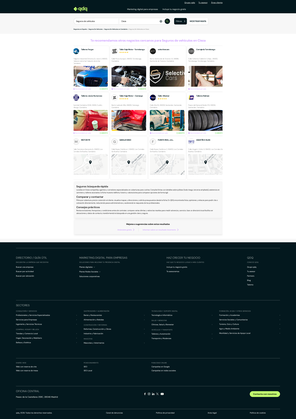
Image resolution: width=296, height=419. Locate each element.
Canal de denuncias (114, 413)
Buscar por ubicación (25, 276)
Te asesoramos (172, 271)
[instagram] (149, 394)
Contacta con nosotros (265, 394)
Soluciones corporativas (89, 276)
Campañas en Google (160, 366)
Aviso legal (212, 413)
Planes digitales (86, 267)
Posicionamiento (91, 363)
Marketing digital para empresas (142, 9)
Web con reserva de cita (26, 366)
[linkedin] (153, 394)
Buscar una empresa (24, 267)
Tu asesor (203, 2)
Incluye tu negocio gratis (174, 9)
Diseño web (21, 363)
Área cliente (217, 2)
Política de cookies (258, 413)
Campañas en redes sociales (163, 370)
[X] (157, 394)
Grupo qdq (189, 2)
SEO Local (88, 370)
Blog (249, 280)
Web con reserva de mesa (27, 370)
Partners (250, 276)
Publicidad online (159, 363)
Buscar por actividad (25, 271)
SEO (85, 366)
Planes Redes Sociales (88, 271)
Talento (250, 284)
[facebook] (145, 394)
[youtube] (162, 395)
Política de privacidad (165, 413)
